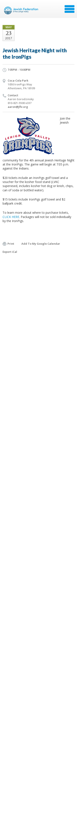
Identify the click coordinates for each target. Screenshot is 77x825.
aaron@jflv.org (18, 107)
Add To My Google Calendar (40, 244)
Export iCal (10, 252)
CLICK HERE (11, 217)
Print (10, 244)
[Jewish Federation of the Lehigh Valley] (22, 10)
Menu (69, 9)
